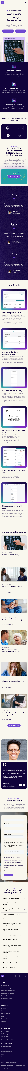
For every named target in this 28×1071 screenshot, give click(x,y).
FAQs (2, 1024)
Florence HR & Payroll (7, 988)
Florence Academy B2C (7, 998)
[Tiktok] (26, 976)
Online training (5, 1056)
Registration (4, 1049)
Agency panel (5, 1031)
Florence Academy (6, 995)
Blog (2, 1016)
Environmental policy (20, 1065)
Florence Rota (5, 985)
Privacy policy (4, 1068)
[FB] (19, 976)
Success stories (5, 1011)
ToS (13, 1068)
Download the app (6, 1046)
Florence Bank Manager (7, 993)
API (10, 1068)
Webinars (3, 1021)
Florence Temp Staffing (7, 1001)
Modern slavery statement (7, 1065)
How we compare (5, 1013)
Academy (3, 1008)
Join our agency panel (7, 1039)
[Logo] (2, 2)
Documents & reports (6, 1018)
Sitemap (18, 1068)
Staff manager (5, 1033)
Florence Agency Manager (8, 990)
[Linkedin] (16, 976)
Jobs (2, 1054)
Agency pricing (5, 1036)
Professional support (6, 1051)
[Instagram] (22, 976)
